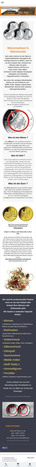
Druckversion (7, 457)
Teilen (5, 447)
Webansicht (30, 457)
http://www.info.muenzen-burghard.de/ (18, 440)
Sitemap (12, 457)
